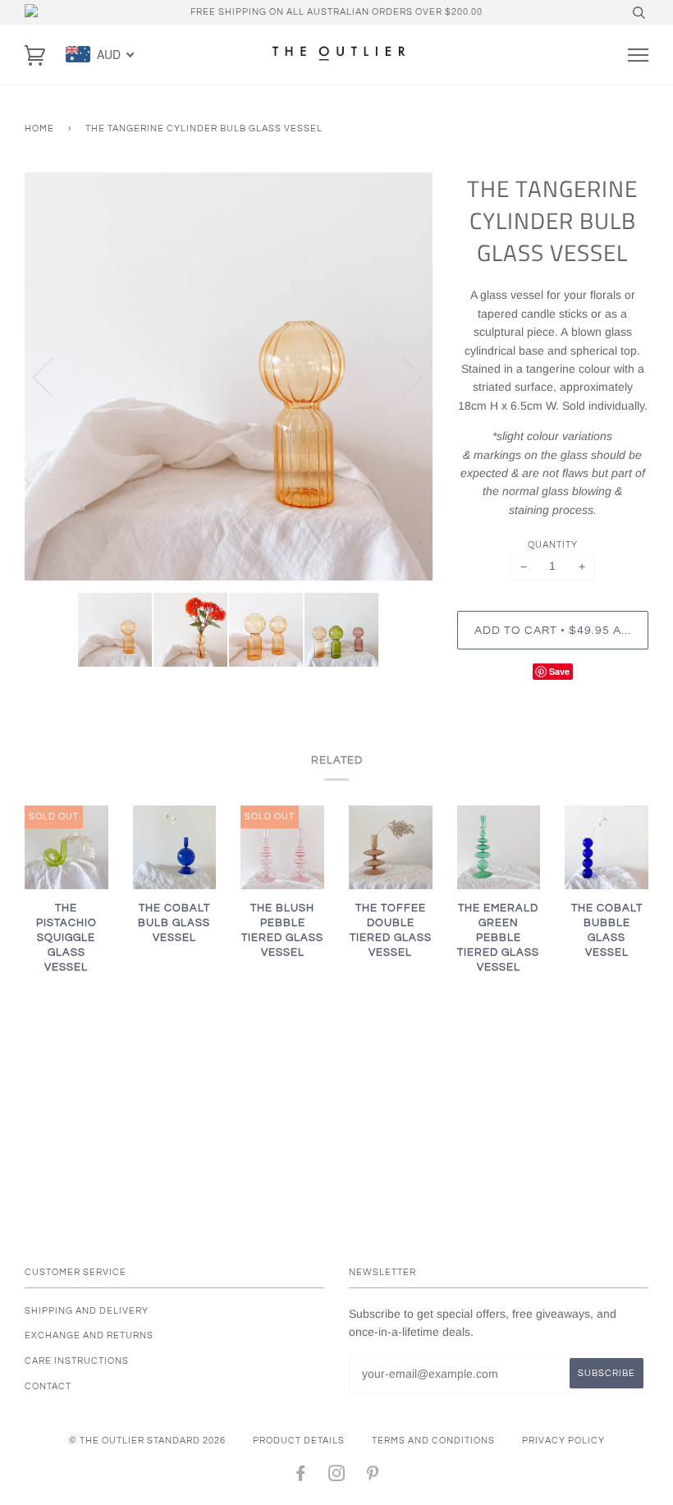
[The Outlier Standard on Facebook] (300, 1476)
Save (559, 671)
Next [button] (403, 376)
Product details (299, 1440)
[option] (229, 376)
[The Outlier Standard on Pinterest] (373, 1476)
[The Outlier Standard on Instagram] (337, 1476)
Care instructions (77, 1360)
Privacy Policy (563, 1440)
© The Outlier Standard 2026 (147, 1440)
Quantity (553, 544)
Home (39, 128)
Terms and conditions (433, 1440)
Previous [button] (52, 376)
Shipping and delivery (87, 1310)
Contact (48, 1386)
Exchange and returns (89, 1335)
